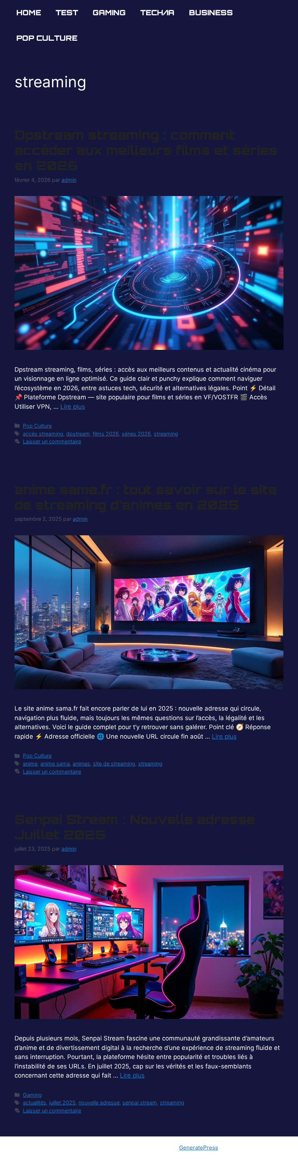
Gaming (109, 12)
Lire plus (72, 406)
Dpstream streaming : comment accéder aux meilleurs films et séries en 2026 (146, 150)
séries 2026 (136, 434)
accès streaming (43, 434)
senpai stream (139, 1102)
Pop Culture (46, 38)
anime (30, 763)
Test (67, 12)
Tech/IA (157, 12)
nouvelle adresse (99, 1102)
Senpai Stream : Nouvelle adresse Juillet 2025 (135, 827)
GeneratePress (198, 1147)
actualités (34, 1102)
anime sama (55, 763)
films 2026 (106, 434)
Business (211, 12)
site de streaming (114, 763)
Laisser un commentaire (52, 441)
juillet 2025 (62, 1102)
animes (81, 763)
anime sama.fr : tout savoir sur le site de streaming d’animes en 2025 (146, 497)
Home (28, 12)
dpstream (78, 434)
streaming (166, 434)
